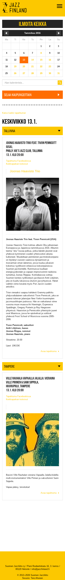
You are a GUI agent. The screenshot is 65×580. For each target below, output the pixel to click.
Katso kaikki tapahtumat (14, 113)
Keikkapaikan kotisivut (17, 164)
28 (32, 73)
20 (24, 66)
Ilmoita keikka (32, 24)
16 (50, 60)
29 (41, 73)
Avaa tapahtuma (48, 351)
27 (24, 73)
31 (58, 73)
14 (32, 60)
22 (41, 66)
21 (32, 66)
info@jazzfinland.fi (41, 569)
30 (50, 73)
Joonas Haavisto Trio (25, 171)
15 (41, 60)
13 (24, 60)
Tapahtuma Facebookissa (18, 161)
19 (15, 66)
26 (15, 73)
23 (50, 66)
